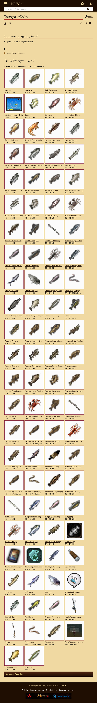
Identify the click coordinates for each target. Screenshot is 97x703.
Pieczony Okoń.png (52, 416)
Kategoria (9, 674)
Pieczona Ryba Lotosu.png (54, 341)
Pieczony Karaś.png (52, 391)
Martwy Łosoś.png (52, 316)
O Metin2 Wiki (51, 690)
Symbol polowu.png (72, 592)
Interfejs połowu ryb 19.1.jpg (14, 115)
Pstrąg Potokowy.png (33, 516)
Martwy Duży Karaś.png (74, 190)
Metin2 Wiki (17, 3)
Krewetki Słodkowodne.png (34, 140)
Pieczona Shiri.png (12, 366)
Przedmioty (19, 674)
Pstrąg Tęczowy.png (52, 516)
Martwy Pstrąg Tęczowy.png (14, 266)
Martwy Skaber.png (12, 291)
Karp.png (48, 115)
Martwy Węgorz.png (72, 291)
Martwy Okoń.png (32, 240)
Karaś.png (28, 115)
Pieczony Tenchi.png (73, 466)
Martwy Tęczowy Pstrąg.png (54, 291)
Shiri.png (8, 592)
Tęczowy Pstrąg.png (52, 617)
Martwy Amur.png (51, 190)
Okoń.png (68, 316)
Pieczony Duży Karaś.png (14, 391)
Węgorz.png (29, 642)
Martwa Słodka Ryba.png (14, 190)
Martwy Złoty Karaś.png (34, 316)
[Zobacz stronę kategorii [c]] (5, 23)
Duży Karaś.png (51, 90)
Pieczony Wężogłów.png (54, 491)
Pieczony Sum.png (52, 466)
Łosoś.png (28, 667)
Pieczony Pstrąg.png (52, 441)
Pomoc (90, 16)
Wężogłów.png (50, 642)
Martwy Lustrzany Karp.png (14, 240)
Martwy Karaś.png (32, 215)
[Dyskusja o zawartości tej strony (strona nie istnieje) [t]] (10, 23)
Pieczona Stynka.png (33, 366)
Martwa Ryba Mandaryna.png (54, 165)
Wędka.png (9, 642)
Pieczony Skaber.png (33, 466)
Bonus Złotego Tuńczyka (16, 53)
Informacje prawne (66, 690)
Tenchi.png (29, 617)
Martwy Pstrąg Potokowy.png (74, 240)
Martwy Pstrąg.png (32, 266)
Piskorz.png (9, 516)
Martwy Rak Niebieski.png (54, 266)
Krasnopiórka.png (11, 140)
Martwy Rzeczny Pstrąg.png (74, 266)
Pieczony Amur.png (72, 366)
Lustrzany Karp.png (52, 140)
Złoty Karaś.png (11, 667)
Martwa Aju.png (71, 140)
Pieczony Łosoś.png (72, 491)
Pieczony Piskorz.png (73, 416)
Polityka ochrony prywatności (33, 690)
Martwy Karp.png (51, 215)
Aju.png (8, 90)
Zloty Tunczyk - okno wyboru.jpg (74, 642)
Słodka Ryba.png (11, 617)
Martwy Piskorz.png (52, 240)
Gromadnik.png (71, 90)
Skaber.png (29, 592)
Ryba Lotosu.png (31, 542)
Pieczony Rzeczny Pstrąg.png (14, 466)
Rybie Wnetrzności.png (13, 567)
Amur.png (28, 90)
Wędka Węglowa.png (73, 617)
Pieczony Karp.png (12, 416)
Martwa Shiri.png (71, 165)
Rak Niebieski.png (11, 542)
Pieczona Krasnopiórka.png (34, 341)
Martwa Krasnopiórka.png (14, 165)
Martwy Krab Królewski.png (74, 215)
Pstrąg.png (69, 516)
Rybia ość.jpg (70, 542)
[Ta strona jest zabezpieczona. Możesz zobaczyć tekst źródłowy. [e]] (81, 23)
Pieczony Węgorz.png (33, 491)
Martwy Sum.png (31, 291)
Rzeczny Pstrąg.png (52, 567)
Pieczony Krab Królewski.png (34, 416)
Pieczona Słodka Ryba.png (54, 366)
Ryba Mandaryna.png (53, 542)
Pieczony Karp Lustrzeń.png (74, 391)
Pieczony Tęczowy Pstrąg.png (14, 491)
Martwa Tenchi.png (32, 190)
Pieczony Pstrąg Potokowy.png (14, 441)
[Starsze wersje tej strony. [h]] (85, 23)
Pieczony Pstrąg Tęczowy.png (34, 441)
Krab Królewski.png (72, 115)
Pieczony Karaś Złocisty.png (34, 391)
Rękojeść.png (70, 567)
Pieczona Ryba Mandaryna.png (74, 341)
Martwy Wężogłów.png (13, 316)
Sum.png (48, 592)
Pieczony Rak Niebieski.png (74, 441)
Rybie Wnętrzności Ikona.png (34, 567)
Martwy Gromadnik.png (14, 215)
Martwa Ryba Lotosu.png (34, 165)
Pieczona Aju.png (11, 341)
